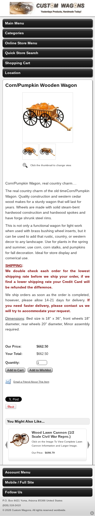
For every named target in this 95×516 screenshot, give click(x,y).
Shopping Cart (17, 63)
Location (13, 73)
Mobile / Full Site (19, 482)
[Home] (48, 13)
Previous (6, 445)
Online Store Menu (21, 43)
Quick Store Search (21, 53)
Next (89, 445)
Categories (14, 33)
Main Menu (14, 23)
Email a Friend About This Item (31, 381)
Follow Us (13, 492)
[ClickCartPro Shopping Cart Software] (92, 514)
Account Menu (17, 472)
